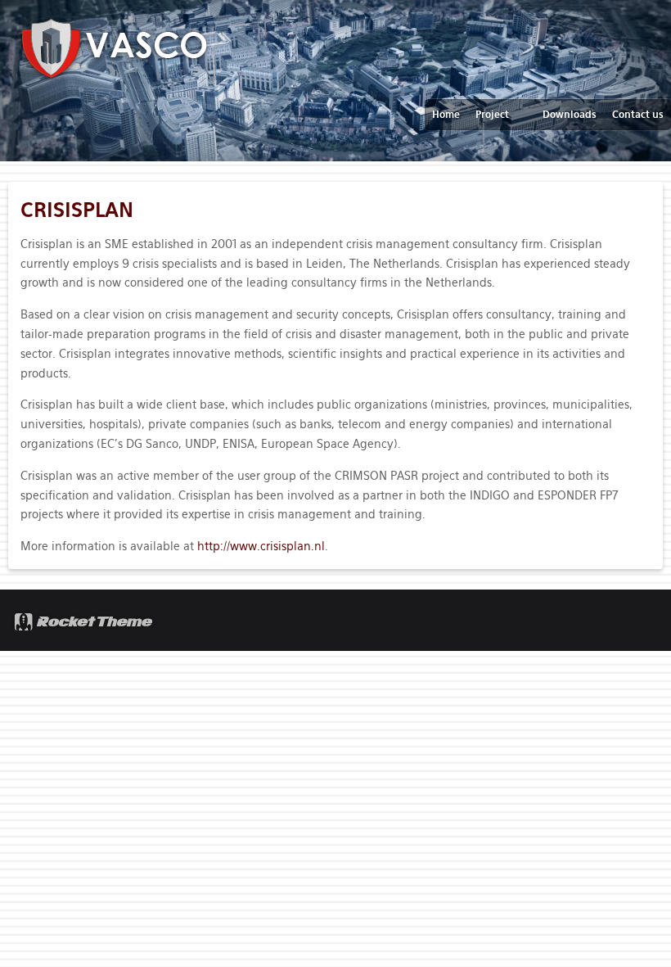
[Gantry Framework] (84, 620)
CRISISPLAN (76, 210)
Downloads (570, 114)
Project (492, 114)
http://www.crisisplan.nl (261, 546)
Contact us (638, 114)
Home (446, 114)
